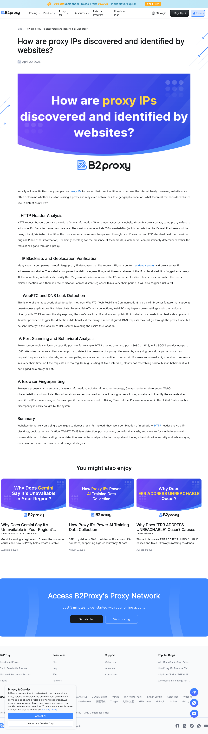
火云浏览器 (128, 701)
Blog (20, 28)
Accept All (40, 716)
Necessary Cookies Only (41, 723)
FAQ (55, 674)
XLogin (114, 701)
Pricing (3, 680)
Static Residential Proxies (13, 668)
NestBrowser (84, 701)
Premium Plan (119, 13)
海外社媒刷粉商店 (78, 696)
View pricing (121, 619)
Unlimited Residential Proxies (15, 674)
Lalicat (173, 701)
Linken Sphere (154, 696)
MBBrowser (145, 701)
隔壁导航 (100, 701)
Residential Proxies (10, 662)
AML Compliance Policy (96, 712)
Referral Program (98, 13)
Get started (86, 619)
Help (55, 668)
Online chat (111, 662)
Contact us (111, 674)
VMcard (187, 696)
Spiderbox (172, 696)
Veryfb (115, 696)
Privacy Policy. (50, 709)
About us (110, 668)
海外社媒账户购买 (133, 696)
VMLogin (186, 701)
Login (163, 13)
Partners (57, 680)
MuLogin (160, 701)
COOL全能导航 (99, 696)
